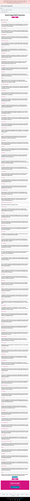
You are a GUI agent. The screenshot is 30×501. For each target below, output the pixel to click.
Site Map (4, 494)
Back (13, 17)
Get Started (15, 487)
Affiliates (22, 494)
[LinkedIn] (19, 499)
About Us (11, 494)
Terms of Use (13, 495)
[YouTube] (10, 499)
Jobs (14, 494)
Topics (1, 8)
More (16, 17)
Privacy (18, 495)
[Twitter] (17, 499)
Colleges (26, 494)
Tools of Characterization (4, 11)
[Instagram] (12, 499)
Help (7, 494)
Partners (18, 494)
